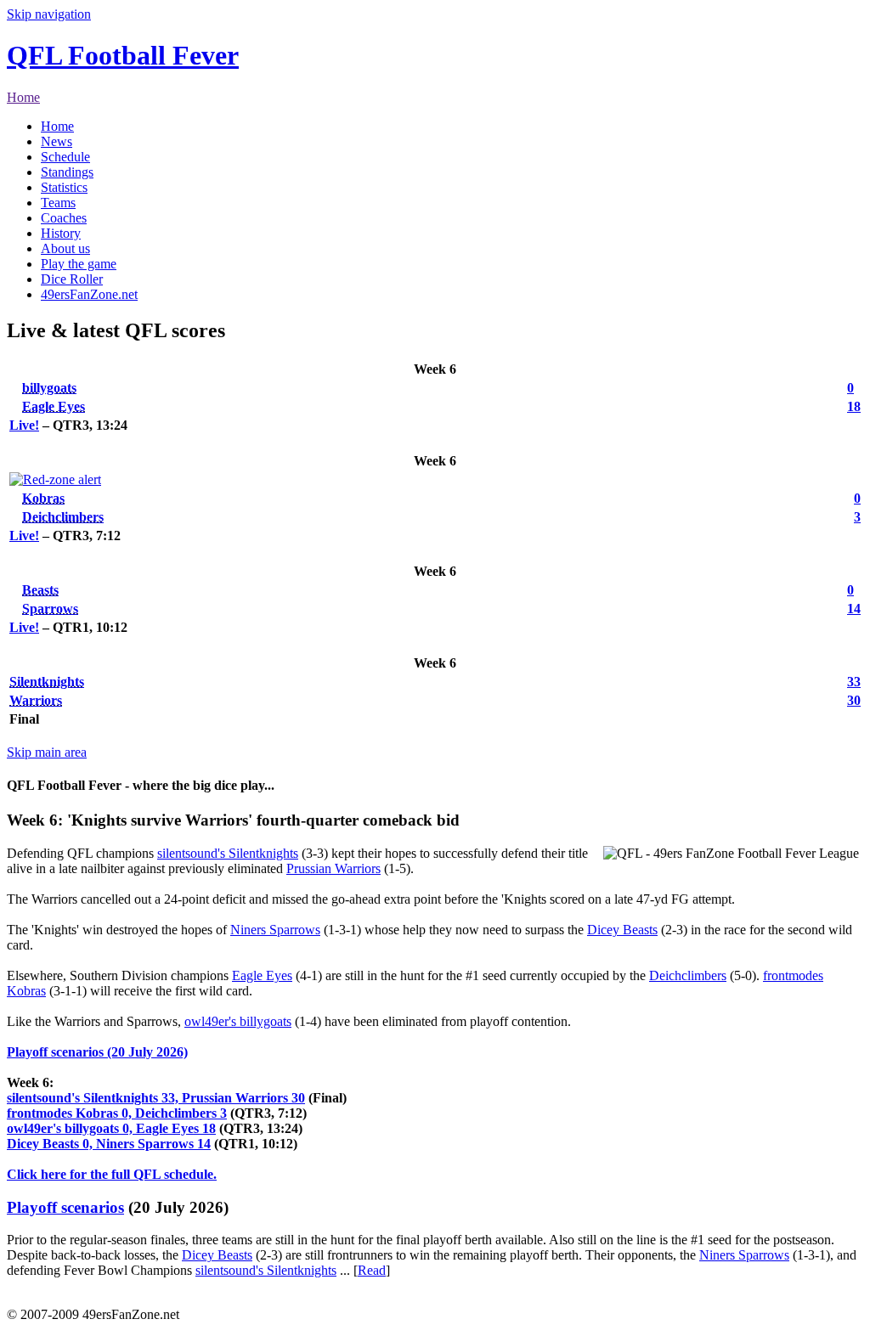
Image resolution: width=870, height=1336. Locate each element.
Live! (24, 425)
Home (23, 97)
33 (854, 681)
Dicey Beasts (622, 929)
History (61, 233)
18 (854, 406)
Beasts (40, 590)
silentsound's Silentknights (227, 853)
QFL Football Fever (123, 55)
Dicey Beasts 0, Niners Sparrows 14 (109, 1143)
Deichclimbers (63, 517)
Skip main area (47, 752)
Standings (67, 172)
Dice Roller (72, 279)
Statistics (64, 187)
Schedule (65, 156)
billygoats (49, 388)
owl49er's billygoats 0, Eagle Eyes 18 (111, 1128)
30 (854, 700)
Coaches (64, 218)
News (56, 141)
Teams (58, 202)
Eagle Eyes (53, 406)
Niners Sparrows (275, 929)
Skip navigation (49, 14)
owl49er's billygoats (237, 1021)
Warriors (35, 700)
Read (372, 1270)
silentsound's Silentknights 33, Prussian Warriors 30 (156, 1098)
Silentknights (46, 681)
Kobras (43, 498)
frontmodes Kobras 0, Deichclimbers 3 (117, 1113)
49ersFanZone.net (89, 294)
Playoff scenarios (65, 1207)
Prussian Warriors (333, 868)
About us (65, 248)
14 (854, 608)
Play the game (78, 263)
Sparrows (50, 608)
